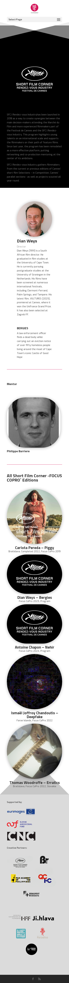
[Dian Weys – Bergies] (34, 574)
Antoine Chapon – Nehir (34, 647)
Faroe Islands (24, 720)
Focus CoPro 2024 (29, 651)
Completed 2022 (30, 551)
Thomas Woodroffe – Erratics (34, 782)
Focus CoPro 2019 (51, 551)
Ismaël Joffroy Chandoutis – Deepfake (34, 715)
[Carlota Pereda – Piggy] (34, 516)
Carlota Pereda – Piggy (34, 548)
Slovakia (51, 786)
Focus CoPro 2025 (29, 601)
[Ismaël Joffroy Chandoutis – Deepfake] (34, 681)
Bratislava (14, 551)
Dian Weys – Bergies (34, 597)
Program (45, 601)
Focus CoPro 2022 (42, 720)
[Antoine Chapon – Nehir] (34, 624)
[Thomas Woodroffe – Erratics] (34, 751)
